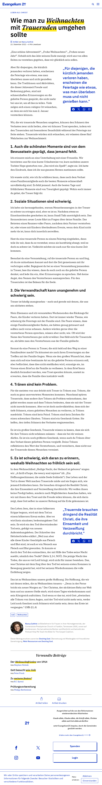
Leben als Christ (19, 12)
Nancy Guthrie (31, 623)
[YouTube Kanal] (38, 757)
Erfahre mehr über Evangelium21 (71, 735)
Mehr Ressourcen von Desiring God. (38, 641)
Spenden (75, 746)
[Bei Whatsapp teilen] (84, 109)
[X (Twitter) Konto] (38, 747)
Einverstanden (90, 780)
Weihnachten (22, 615)
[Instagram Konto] (16, 757)
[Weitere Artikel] (11, 42)
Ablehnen (87, 776)
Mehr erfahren (75, 778)
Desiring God (44, 638)
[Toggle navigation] (98, 4)
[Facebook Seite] (16, 747)
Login (75, 757)
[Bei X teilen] (78, 109)
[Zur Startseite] (17, 4)
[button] (42, 701)
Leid (12, 615)
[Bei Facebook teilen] (73, 109)
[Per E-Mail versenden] (89, 109)
